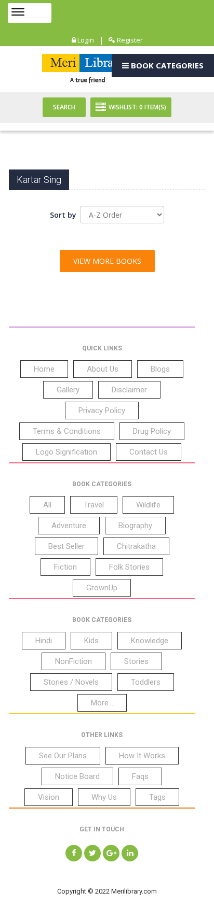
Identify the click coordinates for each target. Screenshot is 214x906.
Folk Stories (129, 567)
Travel (94, 504)
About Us (102, 369)
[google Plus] (111, 853)
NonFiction (73, 661)
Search (64, 107)
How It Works (142, 755)
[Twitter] (92, 853)
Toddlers (145, 682)
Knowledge (149, 640)
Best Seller (66, 546)
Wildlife (148, 504)
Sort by (63, 215)
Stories (136, 661)
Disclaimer (129, 389)
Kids (91, 640)
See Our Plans (63, 755)
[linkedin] (130, 853)
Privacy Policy (101, 410)
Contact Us (148, 452)
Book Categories (166, 65)
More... (102, 702)
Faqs (140, 776)
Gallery (68, 389)
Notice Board (77, 776)
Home (44, 369)
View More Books (107, 261)
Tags (157, 797)
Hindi (43, 640)
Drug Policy (152, 431)
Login (85, 40)
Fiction (65, 567)
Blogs (160, 369)
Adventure (68, 525)
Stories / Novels (71, 682)
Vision (48, 797)
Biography (135, 525)
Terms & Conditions (67, 431)
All (47, 504)
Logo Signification (66, 452)
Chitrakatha (136, 546)
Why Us (104, 797)
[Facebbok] (73, 853)
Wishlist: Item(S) (137, 107)
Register (129, 40)
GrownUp (101, 587)
